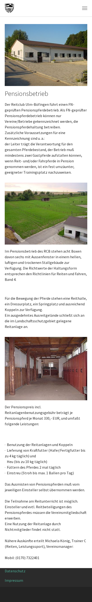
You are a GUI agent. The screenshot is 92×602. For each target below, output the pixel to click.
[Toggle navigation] (84, 8)
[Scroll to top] (81, 591)
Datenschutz (15, 571)
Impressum (14, 580)
